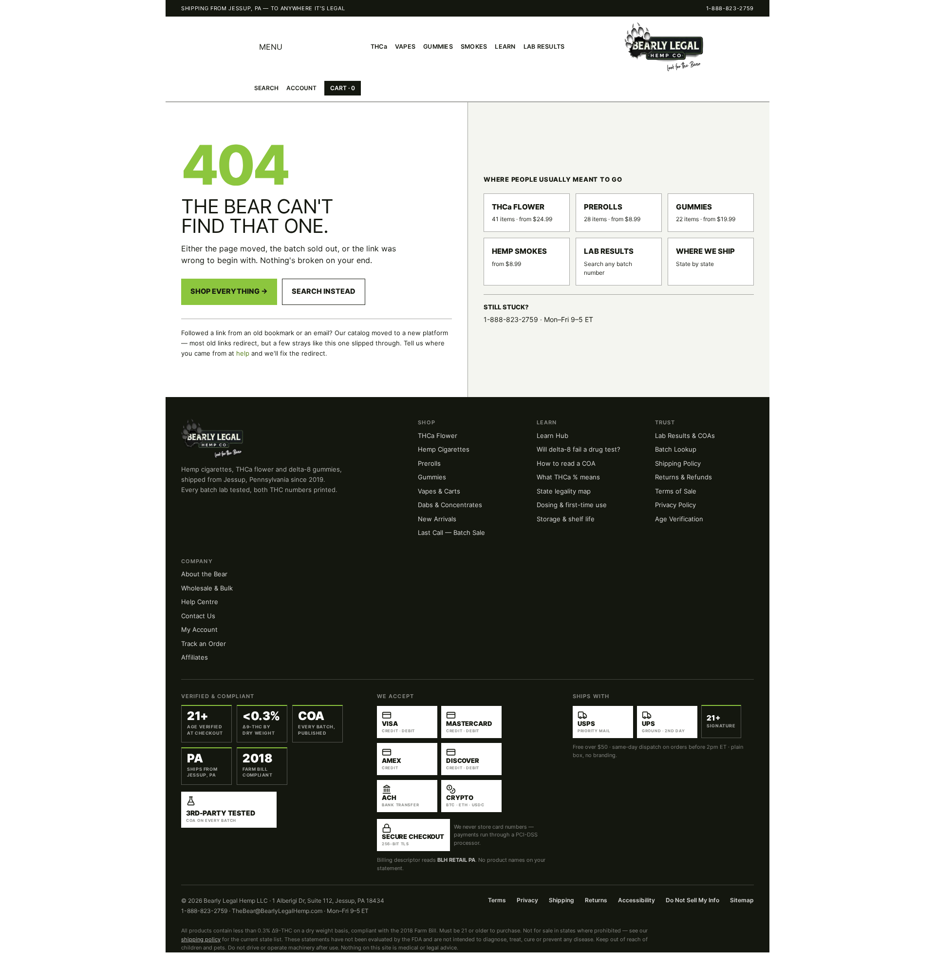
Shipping (561, 900)
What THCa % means (568, 477)
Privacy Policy (675, 505)
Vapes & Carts (439, 491)
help (242, 353)
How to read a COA (566, 463)
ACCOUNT (301, 88)
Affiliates (194, 657)
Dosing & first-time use (572, 505)
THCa (379, 46)
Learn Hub (552, 435)
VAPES (405, 46)
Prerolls (429, 463)
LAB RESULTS (544, 46)
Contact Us (198, 616)
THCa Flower (437, 435)
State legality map (564, 491)
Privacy (527, 900)
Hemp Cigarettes (443, 449)
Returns (596, 900)
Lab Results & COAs (685, 435)
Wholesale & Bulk (207, 588)
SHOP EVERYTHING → (229, 291)
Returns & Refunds (683, 477)
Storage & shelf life (566, 519)
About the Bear (204, 574)
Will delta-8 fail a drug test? (578, 449)
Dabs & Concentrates (450, 505)
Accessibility (636, 900)
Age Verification (679, 519)
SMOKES (474, 46)
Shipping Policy (678, 463)
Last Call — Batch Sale (451, 532)
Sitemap (742, 900)
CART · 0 (342, 88)
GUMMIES (438, 46)
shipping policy (201, 939)
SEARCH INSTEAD (323, 291)
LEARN (505, 46)
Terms (497, 900)
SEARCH (266, 88)
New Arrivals (437, 519)
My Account (199, 629)
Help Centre (199, 602)
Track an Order (203, 643)
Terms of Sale (675, 491)
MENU (270, 47)
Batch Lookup (675, 449)
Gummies (432, 477)
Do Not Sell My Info (692, 900)
